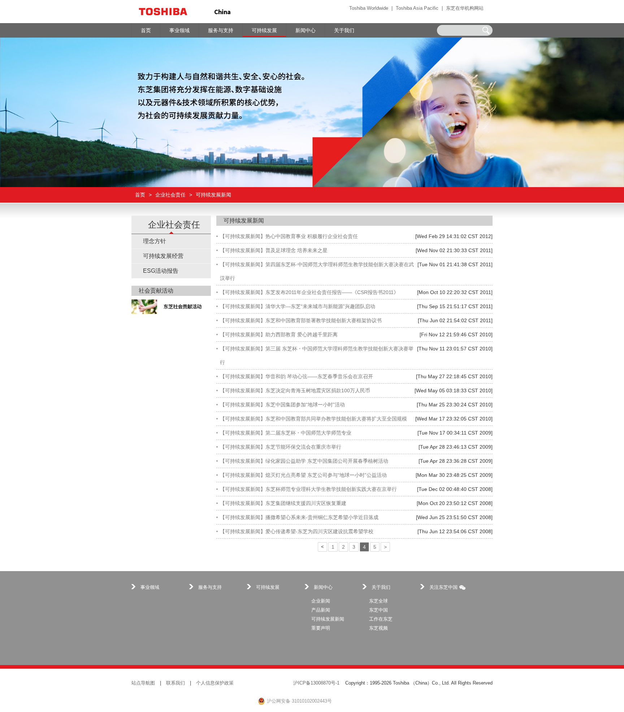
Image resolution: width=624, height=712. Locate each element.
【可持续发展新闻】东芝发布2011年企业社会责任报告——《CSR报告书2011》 (309, 292)
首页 (140, 195)
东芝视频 (378, 628)
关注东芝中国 (443, 587)
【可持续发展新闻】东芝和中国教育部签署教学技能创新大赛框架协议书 (301, 320)
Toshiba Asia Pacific (417, 8)
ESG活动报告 (160, 271)
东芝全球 (378, 601)
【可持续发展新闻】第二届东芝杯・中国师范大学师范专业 (285, 433)
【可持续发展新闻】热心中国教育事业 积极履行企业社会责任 (289, 236)
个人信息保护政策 (215, 683)
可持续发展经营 (163, 256)
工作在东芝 (381, 619)
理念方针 (154, 241)
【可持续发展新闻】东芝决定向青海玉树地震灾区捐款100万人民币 (295, 390)
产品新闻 (320, 610)
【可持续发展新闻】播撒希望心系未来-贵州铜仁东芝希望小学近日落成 (299, 517)
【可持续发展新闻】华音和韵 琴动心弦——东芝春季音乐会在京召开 (296, 376)
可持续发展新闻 (327, 619)
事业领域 (149, 587)
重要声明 (320, 628)
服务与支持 (210, 587)
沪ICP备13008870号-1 (316, 683)
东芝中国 (378, 610)
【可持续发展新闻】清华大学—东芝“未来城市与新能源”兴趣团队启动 (297, 306)
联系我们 (175, 683)
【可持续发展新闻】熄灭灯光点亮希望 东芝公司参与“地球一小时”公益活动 (303, 475)
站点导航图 (143, 683)
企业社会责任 (170, 195)
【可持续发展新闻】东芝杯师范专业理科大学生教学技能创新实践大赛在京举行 (308, 489)
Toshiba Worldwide (368, 8)
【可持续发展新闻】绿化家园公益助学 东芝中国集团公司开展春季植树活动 (304, 461)
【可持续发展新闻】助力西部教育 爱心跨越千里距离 (279, 334)
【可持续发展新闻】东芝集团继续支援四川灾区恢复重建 (283, 503)
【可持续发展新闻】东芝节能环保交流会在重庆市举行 (280, 447)
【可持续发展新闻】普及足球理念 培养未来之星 (274, 250)
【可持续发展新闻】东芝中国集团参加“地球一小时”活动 (282, 404)
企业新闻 (320, 601)
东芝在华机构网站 (465, 8)
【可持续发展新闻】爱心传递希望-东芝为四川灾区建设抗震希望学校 (296, 531)
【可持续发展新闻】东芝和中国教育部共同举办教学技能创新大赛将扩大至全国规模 (313, 419)
